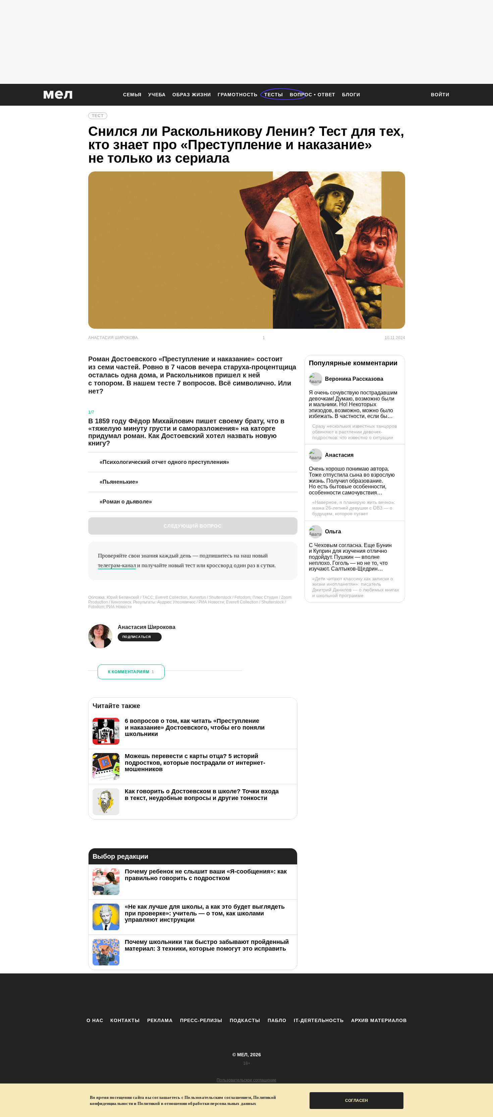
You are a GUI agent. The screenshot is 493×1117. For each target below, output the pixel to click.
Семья (132, 94)
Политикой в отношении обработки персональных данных (197, 1103)
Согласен (356, 1100)
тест (98, 115)
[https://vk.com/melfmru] (228, 995)
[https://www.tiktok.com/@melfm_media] (246, 995)
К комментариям (131, 672)
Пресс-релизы (201, 1020)
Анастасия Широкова (146, 627)
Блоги (351, 94)
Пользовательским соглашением (217, 1097)
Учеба (157, 94)
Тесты (273, 94)
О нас (95, 1020)
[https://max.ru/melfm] (301, 995)
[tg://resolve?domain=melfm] (191, 995)
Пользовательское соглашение (246, 1080)
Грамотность (238, 94)
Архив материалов (379, 1020)
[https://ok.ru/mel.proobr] (283, 995)
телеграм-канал (117, 565)
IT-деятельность (319, 1020)
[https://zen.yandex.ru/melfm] (209, 995)
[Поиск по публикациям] (417, 95)
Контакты (125, 1020)
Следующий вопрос (192, 526)
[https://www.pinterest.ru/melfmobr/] (265, 995)
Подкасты (245, 1020)
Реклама (160, 1020)
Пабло (277, 1020)
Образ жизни (191, 94)
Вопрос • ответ (312, 94)
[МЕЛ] (58, 95)
